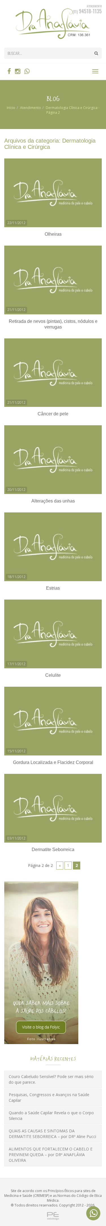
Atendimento (30, 107)
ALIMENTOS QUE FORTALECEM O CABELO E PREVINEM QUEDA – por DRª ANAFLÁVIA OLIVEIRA (50, 1154)
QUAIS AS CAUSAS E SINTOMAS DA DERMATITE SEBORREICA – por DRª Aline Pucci (52, 1133)
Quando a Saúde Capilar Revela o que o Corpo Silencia (51, 1115)
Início (11, 107)
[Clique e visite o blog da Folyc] (41, 962)
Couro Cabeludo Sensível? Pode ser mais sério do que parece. (51, 1079)
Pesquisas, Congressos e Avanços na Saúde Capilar (49, 1097)
